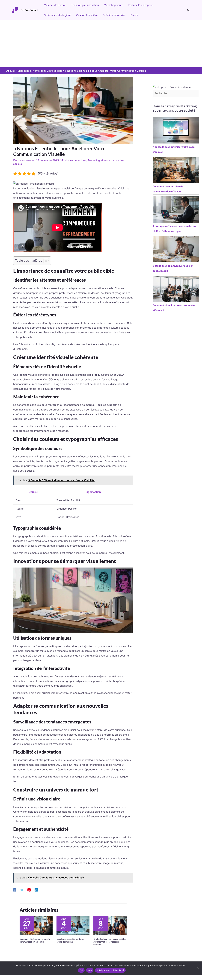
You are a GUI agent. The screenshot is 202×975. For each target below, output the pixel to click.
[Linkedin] (36, 890)
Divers (134, 15)
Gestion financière (87, 15)
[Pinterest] (29, 890)
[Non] (198, 968)
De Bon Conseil (29, 10)
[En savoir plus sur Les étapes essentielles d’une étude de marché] (72, 925)
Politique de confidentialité (110, 970)
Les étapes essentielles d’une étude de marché (70, 940)
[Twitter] (22, 890)
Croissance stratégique (57, 15)
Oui (81, 970)
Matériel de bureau (55, 5)
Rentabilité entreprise (140, 5)
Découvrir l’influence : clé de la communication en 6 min (35, 940)
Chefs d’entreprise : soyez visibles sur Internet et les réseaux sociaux (109, 942)
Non (90, 970)
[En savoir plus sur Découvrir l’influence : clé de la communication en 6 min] (36, 925)
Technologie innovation (85, 5)
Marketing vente (113, 5)
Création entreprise (114, 15)
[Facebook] (14, 890)
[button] (188, 10)
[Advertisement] (101, 44)
